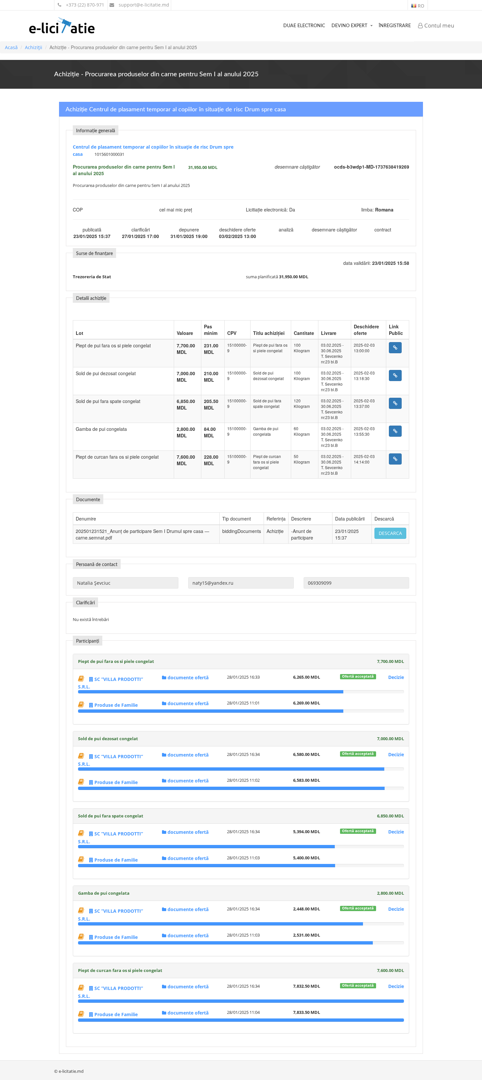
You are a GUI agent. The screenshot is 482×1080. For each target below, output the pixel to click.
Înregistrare (395, 26)
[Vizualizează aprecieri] (82, 678)
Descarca (390, 533)
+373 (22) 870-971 (84, 5)
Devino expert (349, 26)
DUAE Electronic (304, 26)
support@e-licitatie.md (143, 5)
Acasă (11, 47)
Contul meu (438, 25)
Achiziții (33, 47)
